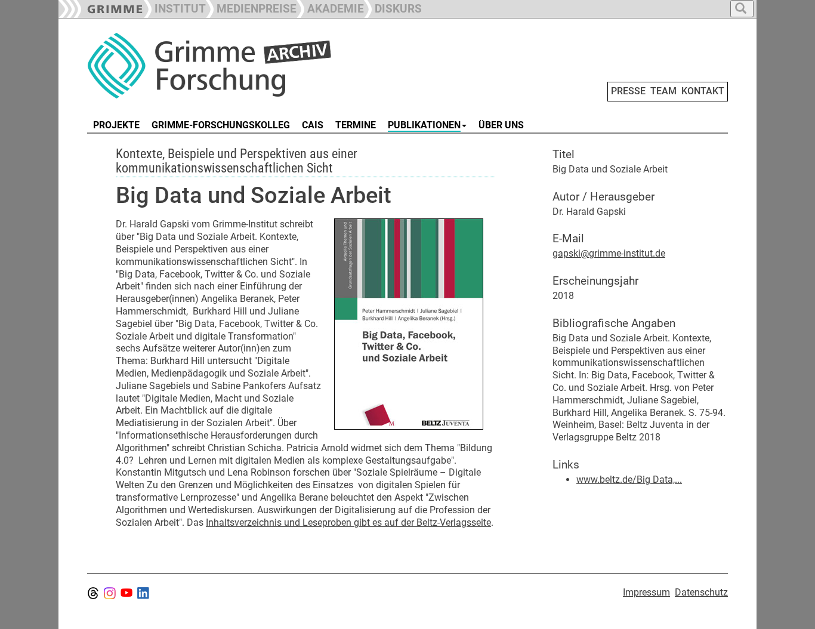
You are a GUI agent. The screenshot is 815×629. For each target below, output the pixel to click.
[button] (251, 7)
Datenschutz (701, 592)
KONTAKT (702, 91)
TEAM (663, 91)
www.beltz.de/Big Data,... (629, 479)
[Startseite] (221, 65)
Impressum (646, 592)
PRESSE (628, 91)
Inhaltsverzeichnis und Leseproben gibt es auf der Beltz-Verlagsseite (348, 522)
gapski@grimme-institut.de (608, 253)
